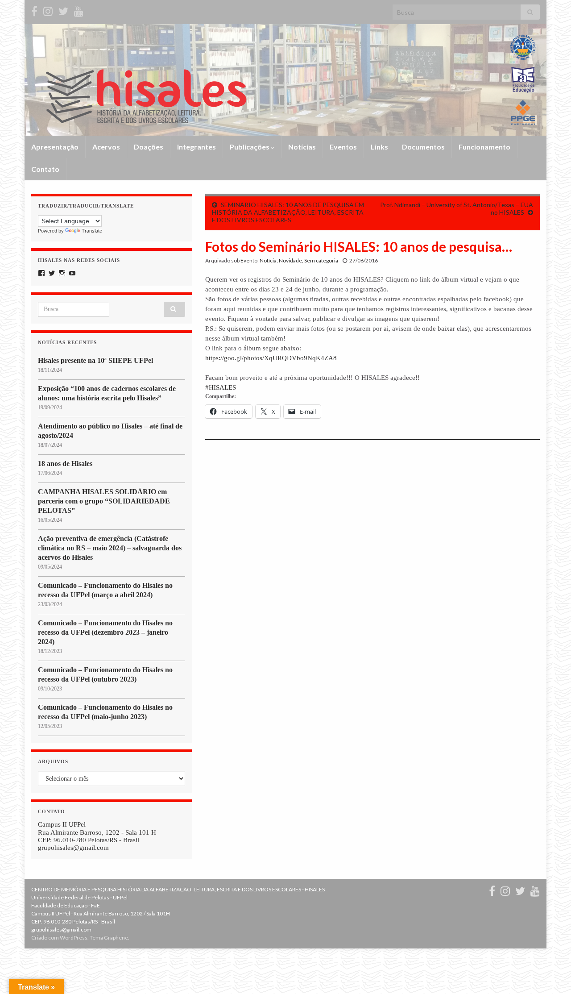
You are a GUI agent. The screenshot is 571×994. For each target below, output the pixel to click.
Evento (248, 260)
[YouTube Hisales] (78, 9)
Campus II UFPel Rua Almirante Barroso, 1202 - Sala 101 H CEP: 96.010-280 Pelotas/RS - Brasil (97, 832)
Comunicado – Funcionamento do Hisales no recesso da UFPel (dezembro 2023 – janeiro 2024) (105, 632)
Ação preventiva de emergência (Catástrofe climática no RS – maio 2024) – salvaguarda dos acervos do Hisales (110, 548)
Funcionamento (484, 146)
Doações (148, 146)
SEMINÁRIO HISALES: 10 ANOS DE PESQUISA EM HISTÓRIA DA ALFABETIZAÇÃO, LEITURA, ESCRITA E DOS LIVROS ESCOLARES (288, 212)
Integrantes (196, 146)
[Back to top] (551, 974)
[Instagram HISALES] (48, 9)
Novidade (290, 260)
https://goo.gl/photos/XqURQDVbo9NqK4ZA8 (271, 358)
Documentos (423, 146)
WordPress (73, 937)
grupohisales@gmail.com (73, 847)
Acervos (106, 146)
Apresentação (55, 146)
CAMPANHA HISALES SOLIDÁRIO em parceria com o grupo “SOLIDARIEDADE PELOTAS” (104, 501)
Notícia (268, 260)
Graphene (116, 937)
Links (379, 146)
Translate (92, 230)
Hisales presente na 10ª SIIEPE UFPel (95, 360)
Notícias (302, 146)
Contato (45, 169)
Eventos (343, 146)
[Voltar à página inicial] (285, 80)
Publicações (250, 146)
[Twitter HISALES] (63, 9)
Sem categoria (321, 260)
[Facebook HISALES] (34, 9)
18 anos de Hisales (65, 463)
